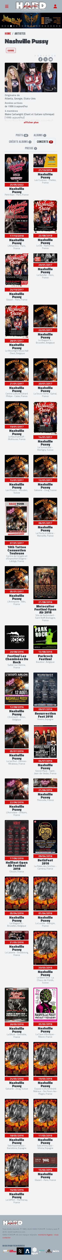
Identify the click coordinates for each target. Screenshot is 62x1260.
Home (8, 33)
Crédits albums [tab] (19, 142)
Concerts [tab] (44, 142)
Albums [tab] (39, 135)
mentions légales (45, 1234)
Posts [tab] (21, 135)
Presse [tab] (30, 148)
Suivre (10, 50)
